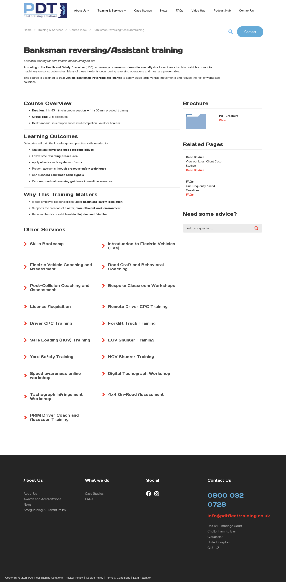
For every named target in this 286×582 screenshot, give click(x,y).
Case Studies (143, 10)
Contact (250, 32)
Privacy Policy (74, 577)
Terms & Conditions (118, 577)
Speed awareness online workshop (55, 375)
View (222, 120)
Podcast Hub (222, 10)
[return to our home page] (45, 5)
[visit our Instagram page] (157, 493)
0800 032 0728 (225, 499)
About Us (80, 10)
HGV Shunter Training (131, 356)
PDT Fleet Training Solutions (45, 577)
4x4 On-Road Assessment (136, 394)
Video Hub (198, 10)
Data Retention (142, 577)
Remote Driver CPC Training (137, 306)
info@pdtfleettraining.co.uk (235, 516)
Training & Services (111, 10)
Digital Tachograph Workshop (139, 373)
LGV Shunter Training (131, 340)
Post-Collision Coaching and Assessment (59, 287)
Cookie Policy (94, 577)
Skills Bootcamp (47, 243)
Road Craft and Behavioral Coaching (136, 266)
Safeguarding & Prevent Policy (45, 510)
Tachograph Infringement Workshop (56, 396)
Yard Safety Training (51, 356)
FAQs (179, 10)
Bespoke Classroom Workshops (141, 285)
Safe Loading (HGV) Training (60, 340)
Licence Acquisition (50, 306)
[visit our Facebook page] (148, 493)
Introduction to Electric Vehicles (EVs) (141, 245)
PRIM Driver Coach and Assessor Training (54, 417)
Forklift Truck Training (132, 323)
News (163, 10)
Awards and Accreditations (42, 499)
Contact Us (246, 10)
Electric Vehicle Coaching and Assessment (61, 266)
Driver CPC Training (51, 323)
